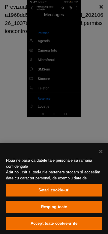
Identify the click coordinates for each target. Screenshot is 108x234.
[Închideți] (100, 151)
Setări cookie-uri (54, 190)
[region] (54, 188)
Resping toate (54, 207)
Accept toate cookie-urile (54, 223)
